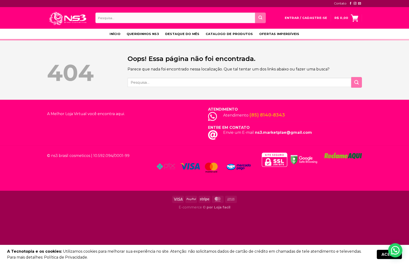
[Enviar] (260, 18)
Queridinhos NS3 (143, 34)
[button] (395, 250)
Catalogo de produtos (229, 34)
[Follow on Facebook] (350, 3)
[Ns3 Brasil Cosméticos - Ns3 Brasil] (67, 18)
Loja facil (222, 207)
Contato (340, 3)
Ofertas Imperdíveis (279, 34)
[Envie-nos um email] (359, 3)
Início (115, 34)
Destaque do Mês (182, 34)
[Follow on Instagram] (355, 3)
